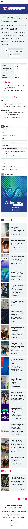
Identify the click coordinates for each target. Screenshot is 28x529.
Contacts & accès (15, 508)
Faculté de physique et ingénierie (16, 51)
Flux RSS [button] (22, 498)
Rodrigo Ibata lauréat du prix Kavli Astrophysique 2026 (17, 287)
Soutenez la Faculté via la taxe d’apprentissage (17, 271)
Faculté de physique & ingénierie (7, 16)
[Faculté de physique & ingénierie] (5, 8)
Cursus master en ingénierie (8, 17)
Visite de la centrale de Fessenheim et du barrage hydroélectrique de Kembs (17, 345)
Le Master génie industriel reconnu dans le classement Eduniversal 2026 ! (17, 426)
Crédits (21, 514)
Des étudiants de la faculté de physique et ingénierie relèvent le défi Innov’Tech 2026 (17, 409)
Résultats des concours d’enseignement (16, 226)
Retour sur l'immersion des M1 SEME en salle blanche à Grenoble (17, 303)
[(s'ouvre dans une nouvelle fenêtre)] (14, 194)
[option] (14, 230)
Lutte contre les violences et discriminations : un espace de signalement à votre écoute (17, 361)
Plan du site (7, 514)
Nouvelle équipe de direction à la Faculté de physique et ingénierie (16, 379)
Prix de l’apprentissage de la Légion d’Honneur (18, 241)
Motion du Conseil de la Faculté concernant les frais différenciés (17, 313)
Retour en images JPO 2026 (17, 457)
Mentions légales (15, 514)
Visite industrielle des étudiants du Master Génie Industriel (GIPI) (17, 442)
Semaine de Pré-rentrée (16, 477)
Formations (17, 16)
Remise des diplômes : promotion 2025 (16, 393)
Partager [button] (16, 498)
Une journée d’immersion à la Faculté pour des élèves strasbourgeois (17, 329)
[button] (19, 2)
